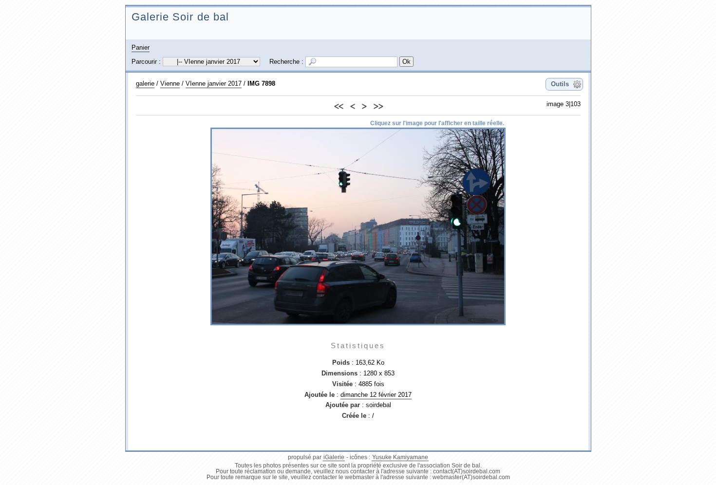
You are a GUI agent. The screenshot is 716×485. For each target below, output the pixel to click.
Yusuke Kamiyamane (400, 457)
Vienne (170, 83)
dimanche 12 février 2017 (376, 394)
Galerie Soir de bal (180, 17)
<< (338, 104)
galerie (145, 83)
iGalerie (333, 457)
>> (378, 104)
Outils (560, 84)
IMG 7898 (261, 83)
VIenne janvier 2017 (214, 83)
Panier (141, 47)
